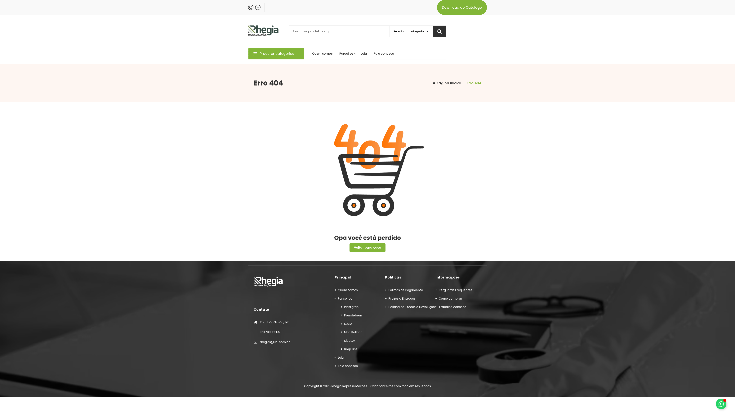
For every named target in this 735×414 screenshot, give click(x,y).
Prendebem (353, 315)
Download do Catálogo (462, 7)
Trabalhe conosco (452, 307)
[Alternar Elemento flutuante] (721, 404)
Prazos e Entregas (402, 298)
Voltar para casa (367, 247)
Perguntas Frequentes (455, 290)
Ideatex (349, 340)
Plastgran (351, 307)
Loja (341, 357)
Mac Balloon (353, 332)
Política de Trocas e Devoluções (412, 307)
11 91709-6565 (270, 332)
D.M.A (348, 324)
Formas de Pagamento (405, 290)
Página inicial (448, 83)
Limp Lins (350, 349)
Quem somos (348, 290)
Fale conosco (348, 366)
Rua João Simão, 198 (274, 322)
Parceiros (345, 298)
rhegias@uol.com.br (275, 342)
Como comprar (450, 298)
